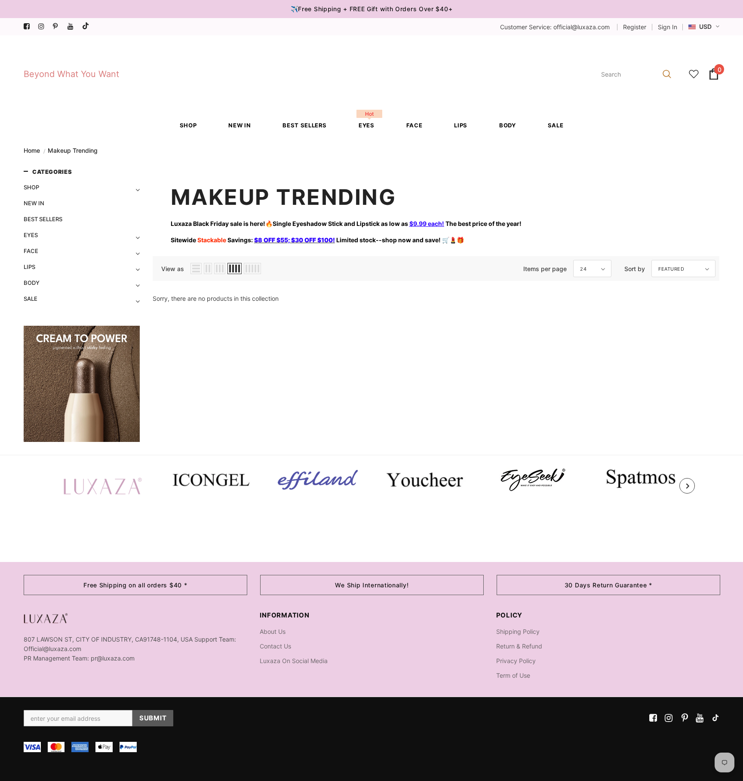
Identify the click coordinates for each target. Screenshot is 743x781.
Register (634, 27)
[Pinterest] (58, 26)
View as (172, 268)
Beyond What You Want (71, 74)
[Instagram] (43, 26)
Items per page (545, 268)
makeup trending (73, 150)
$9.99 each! (426, 223)
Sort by (634, 268)
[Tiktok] (87, 26)
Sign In (667, 27)
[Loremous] (317, 480)
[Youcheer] (425, 479)
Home (32, 150)
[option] (103, 486)
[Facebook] (29, 26)
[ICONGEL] (210, 479)
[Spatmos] (640, 478)
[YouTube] (73, 26)
